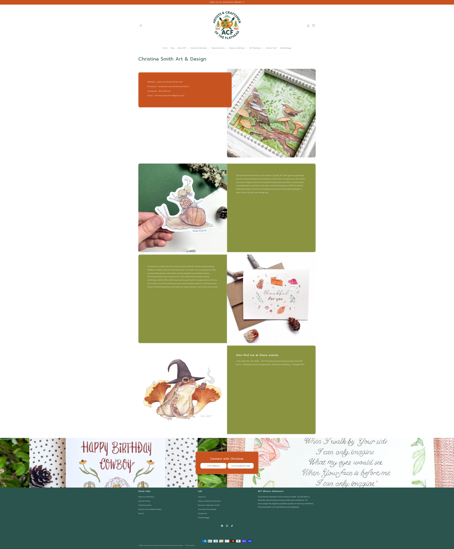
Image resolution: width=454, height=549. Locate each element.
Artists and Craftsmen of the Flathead (157, 545)
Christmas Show (145, 505)
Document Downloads (207, 509)
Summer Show (144, 501)
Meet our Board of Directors (209, 501)
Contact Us (202, 513)
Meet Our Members (146, 497)
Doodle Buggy (203, 518)
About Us (202, 497)
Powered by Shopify (176, 545)
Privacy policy (190, 545)
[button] (141, 25)
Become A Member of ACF (209, 505)
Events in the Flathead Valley (149, 509)
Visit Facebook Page (240, 466)
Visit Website (213, 466)
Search (141, 513)
